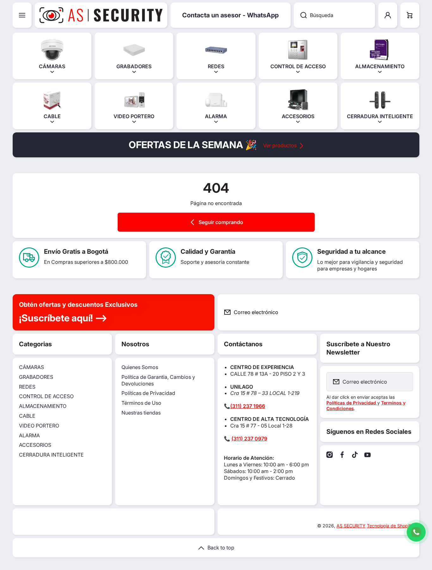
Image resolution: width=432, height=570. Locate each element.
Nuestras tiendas (141, 412)
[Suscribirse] (409, 312)
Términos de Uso (141, 403)
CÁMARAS (31, 367)
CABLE (27, 416)
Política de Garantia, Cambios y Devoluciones (158, 380)
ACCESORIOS (35, 445)
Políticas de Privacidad (148, 393)
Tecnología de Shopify (390, 525)
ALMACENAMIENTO (42, 406)
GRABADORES (36, 377)
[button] (409, 15)
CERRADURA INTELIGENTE (51, 455)
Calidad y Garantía (208, 251)
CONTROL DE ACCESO (46, 396)
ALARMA (29, 435)
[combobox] (334, 15)
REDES (27, 387)
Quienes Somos (139, 367)
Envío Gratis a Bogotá (76, 251)
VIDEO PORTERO (39, 425)
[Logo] (101, 15)
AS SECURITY (351, 525)
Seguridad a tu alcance (351, 251)
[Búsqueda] (300, 15)
